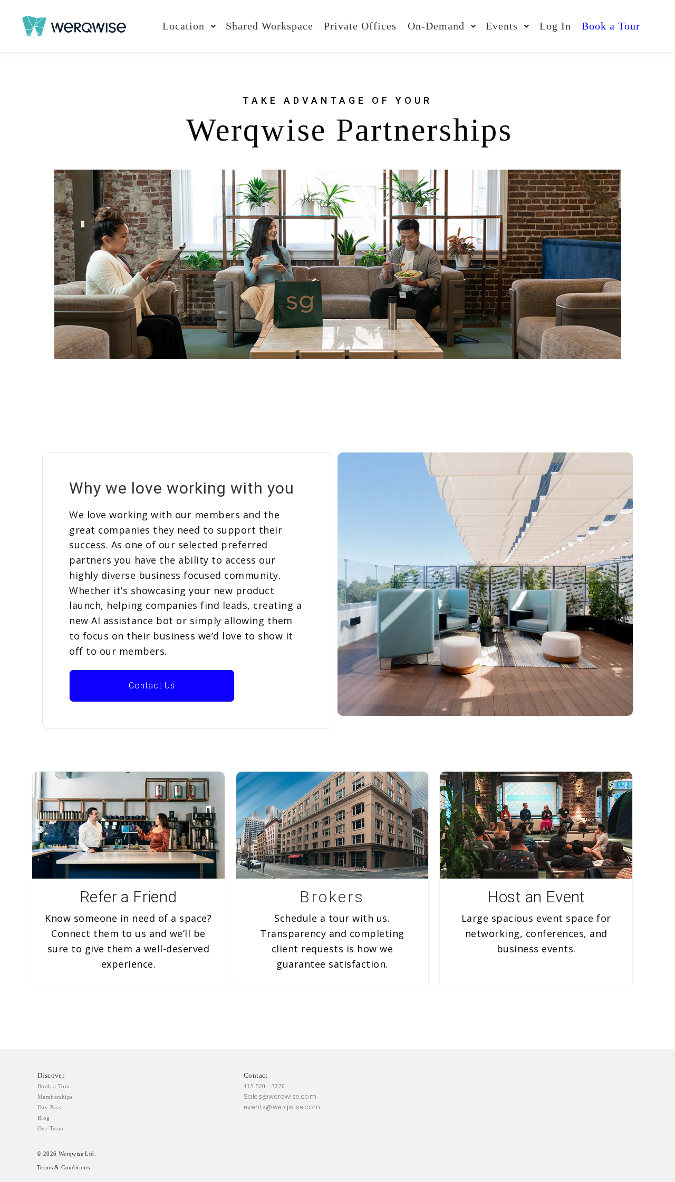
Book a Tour (53, 1086)
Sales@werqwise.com (280, 1096)
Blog (43, 1118)
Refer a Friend (128, 897)
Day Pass (49, 1107)
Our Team (50, 1128)
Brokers (332, 897)
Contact (256, 1075)
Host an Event (536, 897)
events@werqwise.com (282, 1106)
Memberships (54, 1097)
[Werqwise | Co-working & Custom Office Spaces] (74, 26)
